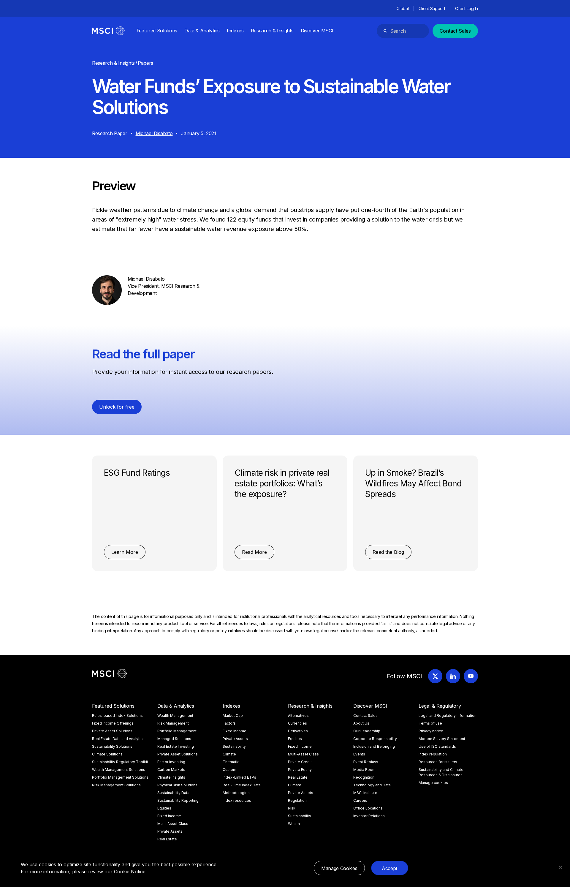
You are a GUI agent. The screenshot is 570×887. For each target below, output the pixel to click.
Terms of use (430, 723)
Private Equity (300, 769)
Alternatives (298, 715)
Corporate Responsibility (375, 738)
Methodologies (236, 792)
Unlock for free (116, 407)
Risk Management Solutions (116, 785)
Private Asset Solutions (112, 731)
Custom (229, 769)
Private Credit (300, 762)
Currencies (297, 723)
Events (359, 754)
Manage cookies (433, 782)
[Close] (560, 867)
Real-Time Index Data (242, 785)
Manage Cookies (339, 868)
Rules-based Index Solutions (117, 715)
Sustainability (234, 746)
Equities (164, 808)
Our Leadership (366, 731)
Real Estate (167, 839)
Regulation (297, 800)
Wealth (294, 823)
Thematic (231, 762)
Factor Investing (171, 762)
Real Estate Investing (175, 746)
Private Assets (170, 831)
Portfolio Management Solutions (120, 777)
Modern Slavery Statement (442, 738)
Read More (254, 552)
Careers (360, 800)
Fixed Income (169, 816)
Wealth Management (175, 715)
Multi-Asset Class (172, 823)
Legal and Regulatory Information (447, 715)
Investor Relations (369, 816)
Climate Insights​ (171, 777)
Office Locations (368, 808)
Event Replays (365, 762)
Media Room (364, 769)
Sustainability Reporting (178, 800)
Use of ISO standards (437, 746)
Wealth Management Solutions (118, 769)
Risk (291, 808)
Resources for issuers (438, 762)
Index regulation (433, 754)
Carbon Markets (171, 769)
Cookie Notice (129, 872)
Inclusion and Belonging (374, 746)
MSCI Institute (365, 792)
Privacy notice (431, 731)
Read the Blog (388, 552)
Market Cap (233, 715)
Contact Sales (455, 31)
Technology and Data (372, 785)
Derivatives (298, 731)
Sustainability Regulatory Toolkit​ (120, 762)
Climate (229, 754)
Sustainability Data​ (173, 792)
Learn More (124, 552)
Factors (229, 723)
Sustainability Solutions (112, 746)
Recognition (363, 777)
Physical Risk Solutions (177, 785)
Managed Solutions (174, 738)
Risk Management (173, 723)
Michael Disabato (154, 133)
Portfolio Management (177, 731)
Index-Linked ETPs (239, 777)
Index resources (237, 800)
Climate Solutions (107, 754)
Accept (389, 868)
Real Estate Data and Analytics (118, 738)
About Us (361, 723)
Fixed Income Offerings (113, 723)
